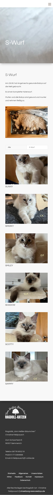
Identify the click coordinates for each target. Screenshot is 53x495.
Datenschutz (25, 480)
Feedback (19, 477)
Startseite (12, 473)
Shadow (10, 305)
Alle (9, 147)
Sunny (9, 186)
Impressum (39, 477)
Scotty (9, 344)
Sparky (9, 226)
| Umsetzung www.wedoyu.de (32, 491)
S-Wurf (32, 147)
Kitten (9, 477)
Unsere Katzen (37, 473)
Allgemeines (23, 473)
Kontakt (29, 477)
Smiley (9, 265)
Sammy (9, 384)
